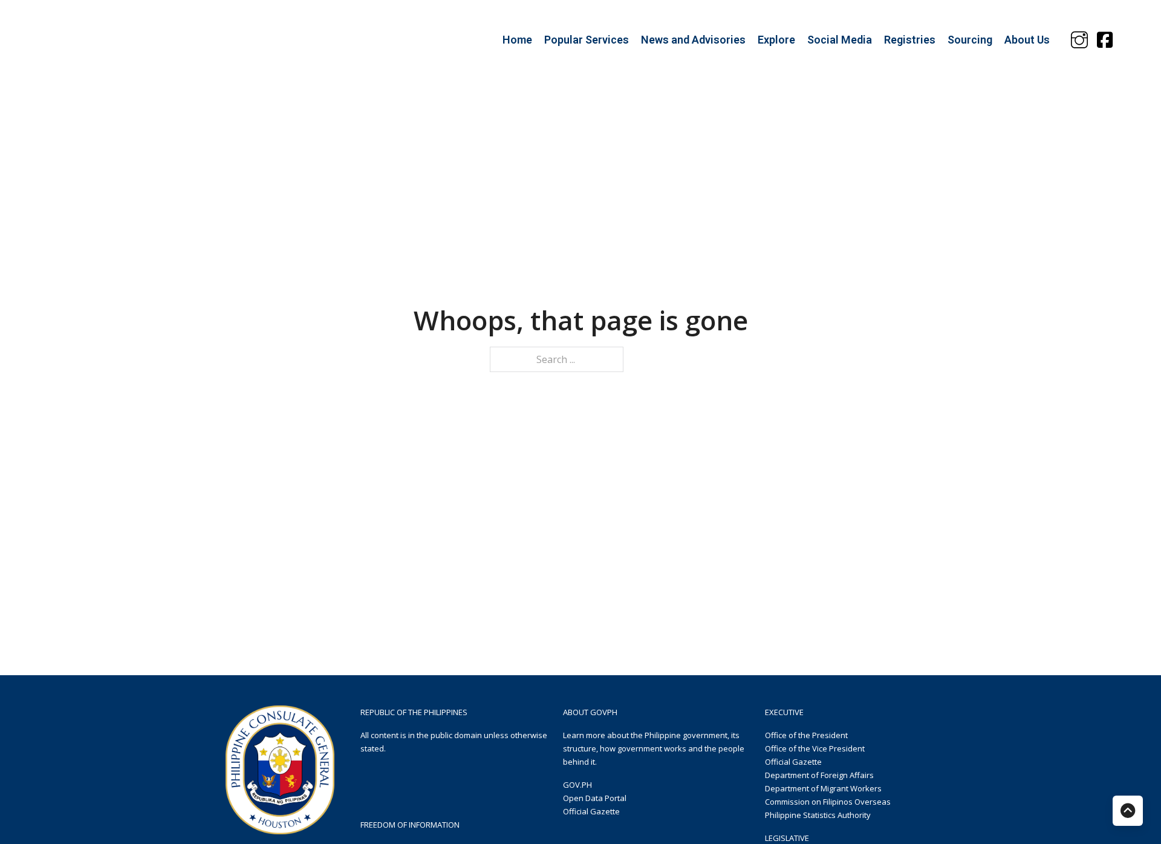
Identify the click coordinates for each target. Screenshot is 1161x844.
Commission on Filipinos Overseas (828, 801)
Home (517, 39)
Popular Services (586, 39)
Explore (776, 39)
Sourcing (970, 39)
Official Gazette (591, 811)
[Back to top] (1128, 811)
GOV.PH (577, 784)
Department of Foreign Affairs (819, 775)
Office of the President (806, 735)
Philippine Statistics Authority (818, 815)
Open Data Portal (594, 798)
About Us (1027, 39)
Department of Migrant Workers (823, 788)
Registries (909, 39)
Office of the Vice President (815, 748)
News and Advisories (693, 39)
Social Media (839, 39)
